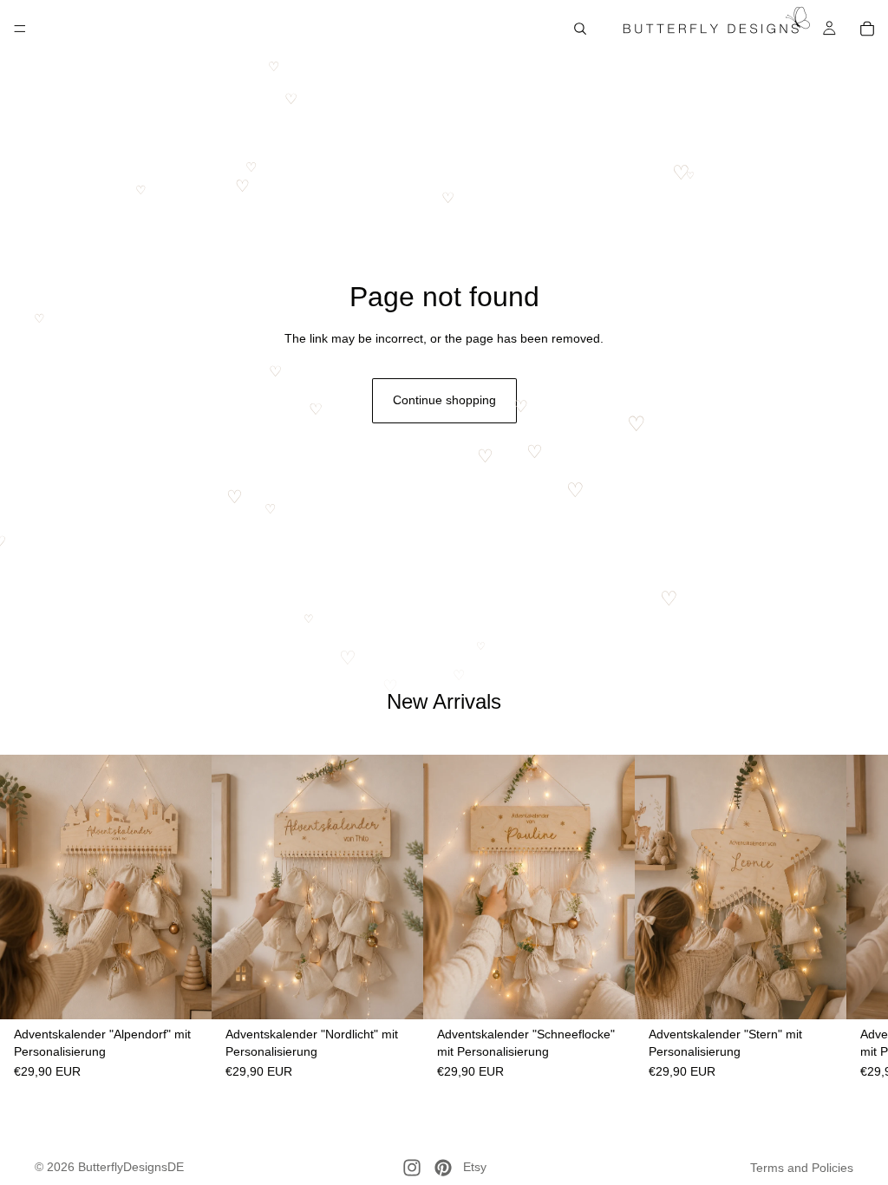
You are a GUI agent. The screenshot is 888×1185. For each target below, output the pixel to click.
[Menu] (20, 29)
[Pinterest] (443, 1167)
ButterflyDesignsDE (131, 1167)
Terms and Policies (801, 1168)
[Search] (580, 29)
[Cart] (867, 29)
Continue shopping (444, 400)
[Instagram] (412, 1167)
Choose (199, 992)
